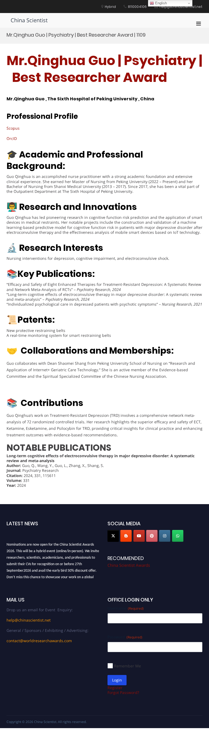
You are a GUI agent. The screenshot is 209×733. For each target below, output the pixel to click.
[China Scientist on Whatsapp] (177, 536)
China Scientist (29, 20)
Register (114, 687)
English (160, 3)
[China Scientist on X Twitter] (113, 536)
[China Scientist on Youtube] (139, 536)
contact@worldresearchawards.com (39, 640)
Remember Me (127, 665)
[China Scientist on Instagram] (164, 536)
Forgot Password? (123, 692)
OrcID (12, 138)
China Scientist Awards (128, 565)
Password (124, 636)
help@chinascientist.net (29, 620)
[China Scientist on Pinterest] (152, 536)
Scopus (13, 128)
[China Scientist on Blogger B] (126, 536)
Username (125, 608)
